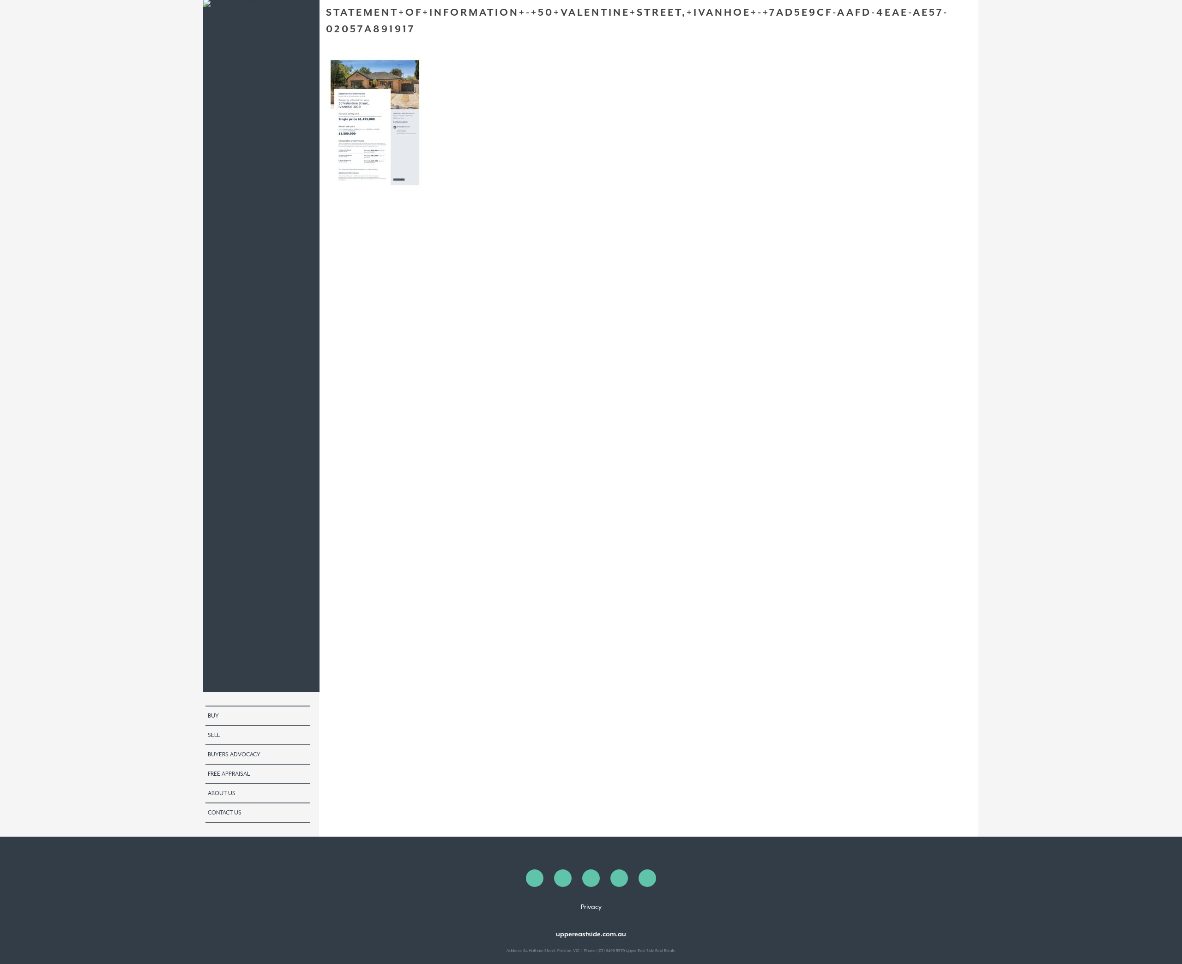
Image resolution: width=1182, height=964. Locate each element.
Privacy (591, 906)
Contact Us (224, 812)
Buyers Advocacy (234, 754)
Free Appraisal (229, 774)
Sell (214, 735)
